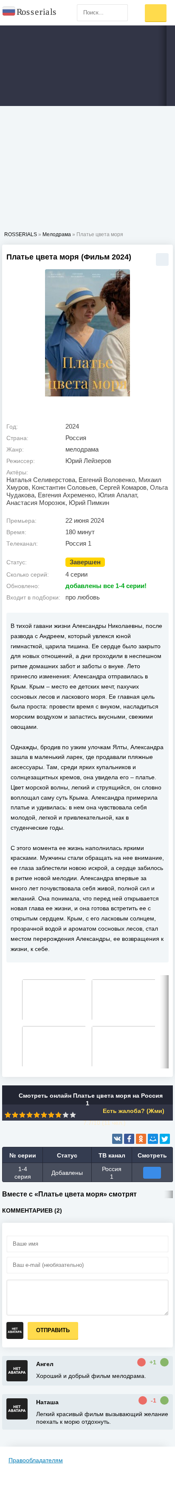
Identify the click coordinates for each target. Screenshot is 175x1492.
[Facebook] (129, 1139)
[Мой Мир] (153, 1139)
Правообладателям (35, 1460)
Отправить (53, 1330)
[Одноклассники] (141, 1139)
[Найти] (119, 12)
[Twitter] (165, 1139)
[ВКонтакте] (117, 1139)
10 (72, 1114)
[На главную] (29, 12)
